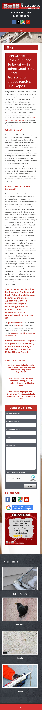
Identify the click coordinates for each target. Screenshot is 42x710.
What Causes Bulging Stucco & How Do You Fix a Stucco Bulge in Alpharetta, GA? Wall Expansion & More (21, 395)
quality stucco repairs (15, 323)
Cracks (20, 658)
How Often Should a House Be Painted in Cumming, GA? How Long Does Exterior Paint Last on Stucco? (21, 381)
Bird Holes (20, 625)
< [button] (2, 37)
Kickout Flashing (20, 594)
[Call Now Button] (21, 707)
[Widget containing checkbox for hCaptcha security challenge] (21, 478)
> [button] (39, 37)
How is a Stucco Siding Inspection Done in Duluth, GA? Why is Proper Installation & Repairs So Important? (21, 368)
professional (17, 325)
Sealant (20, 691)
